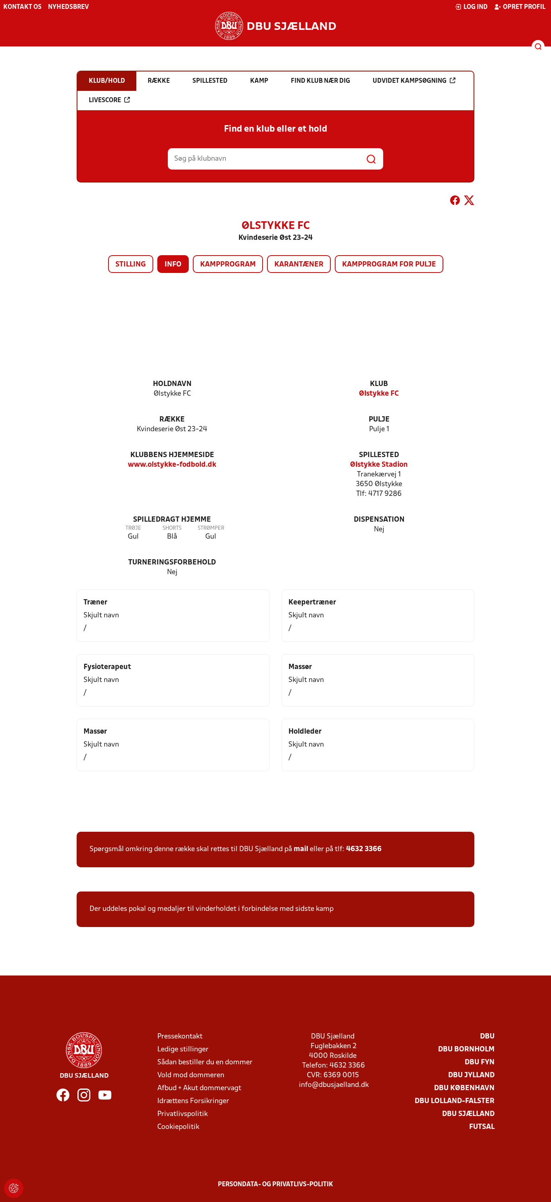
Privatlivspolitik (182, 1114)
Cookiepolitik (178, 1127)
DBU (487, 1036)
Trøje (133, 528)
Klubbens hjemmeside (172, 455)
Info (173, 264)
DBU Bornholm (466, 1049)
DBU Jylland (471, 1075)
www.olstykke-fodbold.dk (172, 465)
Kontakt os (22, 7)
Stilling (130, 264)
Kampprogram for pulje (389, 264)
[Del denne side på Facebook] (455, 201)
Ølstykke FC (379, 393)
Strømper (211, 528)
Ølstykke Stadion (379, 465)
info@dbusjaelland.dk (334, 1085)
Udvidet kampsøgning (410, 81)
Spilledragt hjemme (172, 519)
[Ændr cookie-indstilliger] (13, 1188)
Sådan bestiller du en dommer (205, 1062)
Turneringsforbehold (172, 562)
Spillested (379, 455)
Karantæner (299, 264)
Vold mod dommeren (190, 1075)
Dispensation (379, 519)
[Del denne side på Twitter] (469, 201)
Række (172, 419)
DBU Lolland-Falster (455, 1101)
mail (301, 849)
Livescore (105, 100)
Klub (379, 384)
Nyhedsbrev (68, 7)
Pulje (379, 419)
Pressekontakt (179, 1036)
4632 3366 (364, 849)
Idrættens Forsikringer (193, 1101)
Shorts (172, 528)
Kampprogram (228, 264)
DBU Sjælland (468, 1114)
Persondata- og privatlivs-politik (275, 1184)
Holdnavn (172, 384)
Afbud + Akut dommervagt (199, 1088)
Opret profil (524, 7)
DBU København (464, 1088)
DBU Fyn (480, 1062)
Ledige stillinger (183, 1049)
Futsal (482, 1127)
